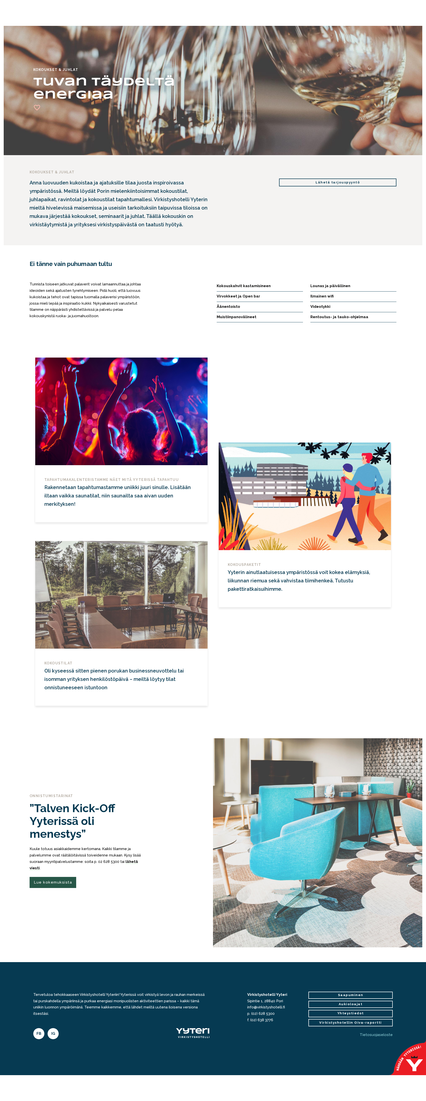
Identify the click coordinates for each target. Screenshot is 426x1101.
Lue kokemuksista (53, 882)
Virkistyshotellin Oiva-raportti (350, 1022)
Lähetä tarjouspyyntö (338, 182)
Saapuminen (350, 995)
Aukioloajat (351, 1004)
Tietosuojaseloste (376, 1035)
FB (38, 1033)
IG (53, 1033)
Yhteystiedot (350, 1013)
